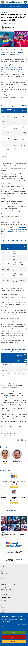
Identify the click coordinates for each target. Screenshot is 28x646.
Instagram (3, 610)
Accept (14, 632)
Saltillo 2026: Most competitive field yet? (12, 535)
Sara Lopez (15, 50)
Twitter (2, 612)
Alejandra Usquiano (6, 395)
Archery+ (20, 6)
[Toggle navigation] (25, 2)
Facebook (3, 607)
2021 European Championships (11, 231)
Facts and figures (6, 436)
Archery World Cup (9, 433)
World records (4, 571)
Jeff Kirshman (9, 28)
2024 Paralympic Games (6, 589)
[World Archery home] (14, 545)
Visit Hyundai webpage (9, 552)
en (3, 2)
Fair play (3, 576)
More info (14, 641)
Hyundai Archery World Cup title (12, 67)
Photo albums (4, 603)
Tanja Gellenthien (11, 222)
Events (12, 6)
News (6, 6)
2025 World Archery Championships (8, 584)
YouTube (3, 605)
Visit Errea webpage (18, 552)
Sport (3, 566)
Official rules (3, 569)
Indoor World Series (5, 592)
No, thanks (14, 637)
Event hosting (4, 594)
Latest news (22, 513)
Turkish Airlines (9, 560)
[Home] (14, 2)
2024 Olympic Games (5, 587)
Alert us (2, 578)
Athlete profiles (4, 573)
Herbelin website (18, 560)
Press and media (6, 597)
